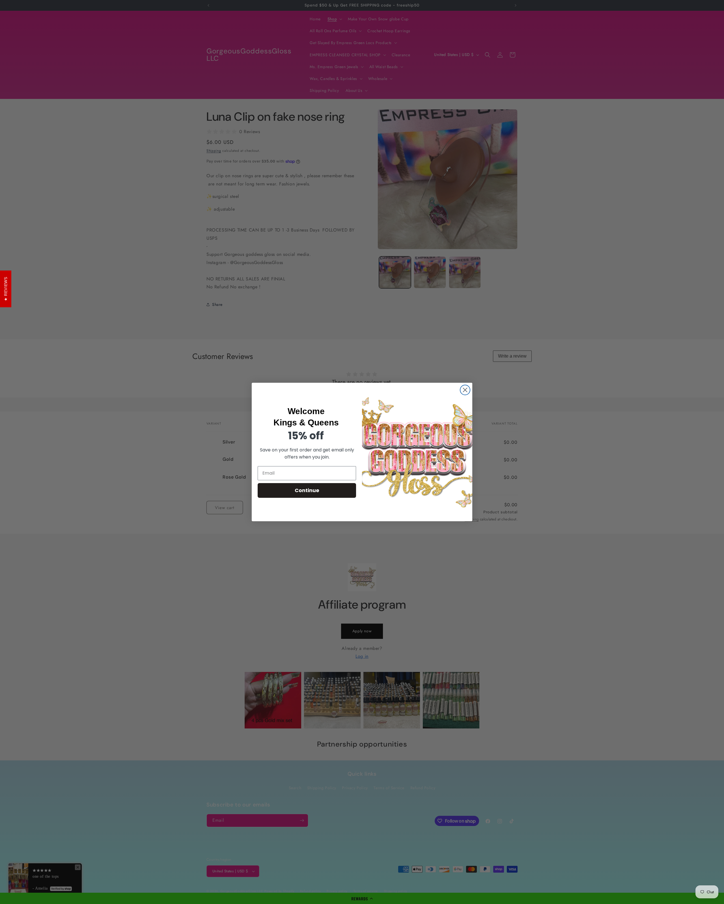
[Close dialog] (465, 390)
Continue (307, 490)
